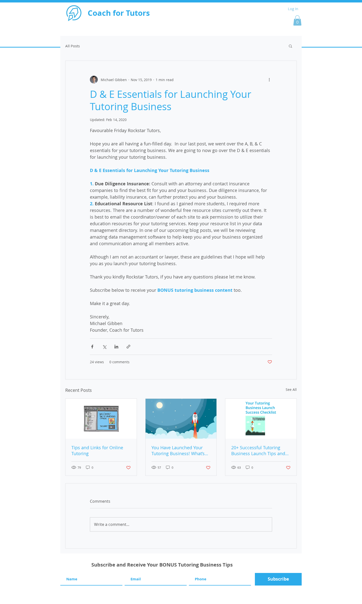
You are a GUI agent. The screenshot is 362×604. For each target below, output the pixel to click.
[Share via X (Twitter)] (104, 346)
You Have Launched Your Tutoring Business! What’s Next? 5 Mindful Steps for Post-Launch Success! (178, 450)
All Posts (72, 45)
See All (291, 389)
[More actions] (269, 80)
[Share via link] (128, 346)
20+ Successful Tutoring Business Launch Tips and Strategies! (258, 450)
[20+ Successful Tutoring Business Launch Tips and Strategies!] (260, 419)
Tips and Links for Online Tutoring (97, 450)
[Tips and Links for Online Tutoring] (101, 419)
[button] (297, 20)
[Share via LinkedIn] (116, 346)
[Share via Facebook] (92, 346)
